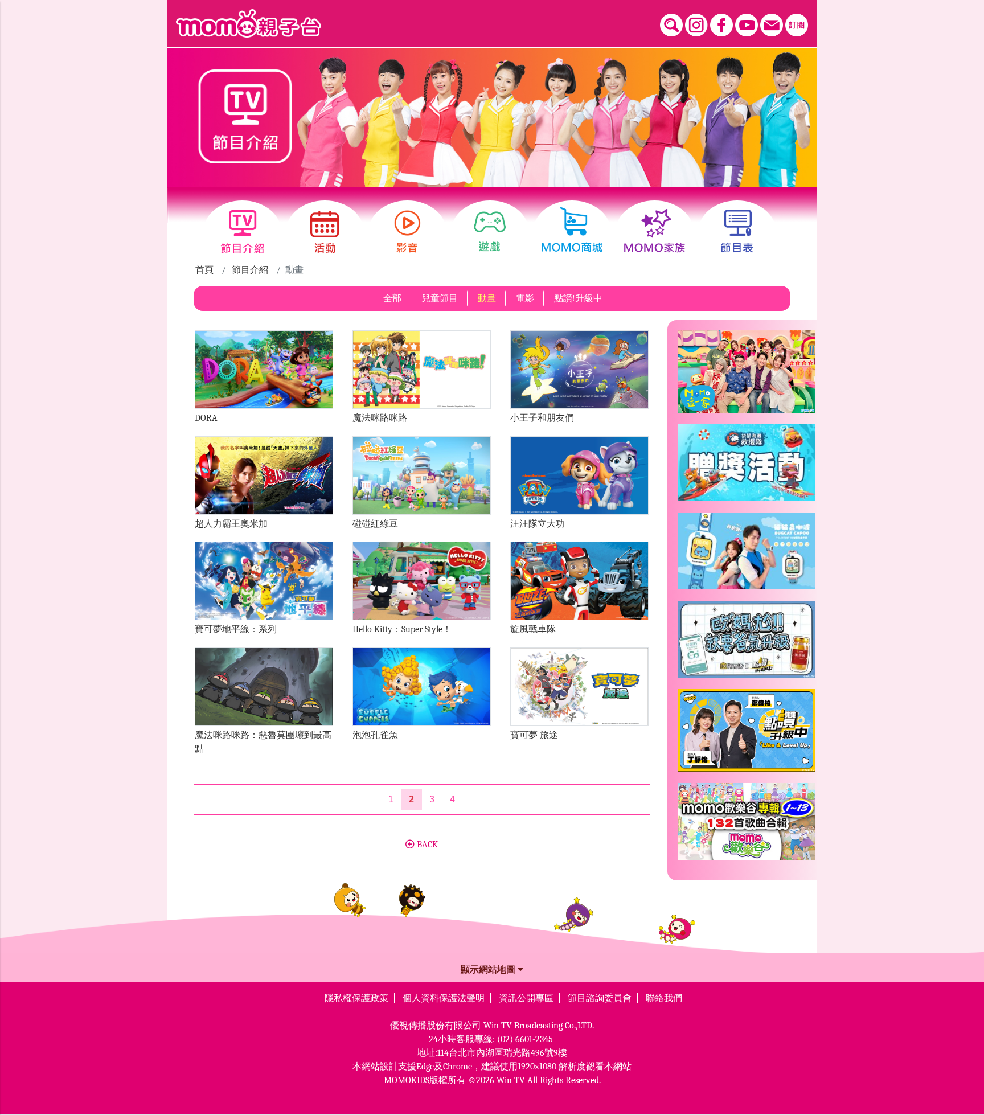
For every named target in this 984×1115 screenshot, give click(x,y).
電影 (525, 298)
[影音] (407, 231)
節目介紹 (250, 270)
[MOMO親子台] (248, 23)
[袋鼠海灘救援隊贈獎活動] (746, 467)
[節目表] (737, 231)
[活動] (325, 231)
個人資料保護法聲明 (444, 998)
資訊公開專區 (526, 998)
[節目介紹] (242, 231)
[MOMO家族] (655, 231)
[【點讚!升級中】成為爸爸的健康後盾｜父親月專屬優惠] (746, 644)
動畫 (487, 298)
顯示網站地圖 (489, 970)
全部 (392, 298)
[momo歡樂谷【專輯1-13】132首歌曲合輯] (746, 826)
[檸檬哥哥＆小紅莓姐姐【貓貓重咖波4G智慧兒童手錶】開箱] (746, 555)
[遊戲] (490, 231)
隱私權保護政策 (356, 998)
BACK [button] (426, 844)
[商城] (572, 231)
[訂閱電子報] (796, 25)
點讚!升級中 (578, 298)
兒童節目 (439, 298)
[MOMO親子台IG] (696, 25)
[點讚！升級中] (746, 735)
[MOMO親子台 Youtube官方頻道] (746, 25)
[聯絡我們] (771, 25)
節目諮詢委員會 (600, 998)
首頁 (204, 270)
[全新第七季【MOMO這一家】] (746, 376)
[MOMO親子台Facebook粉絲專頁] (721, 25)
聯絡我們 (664, 998)
